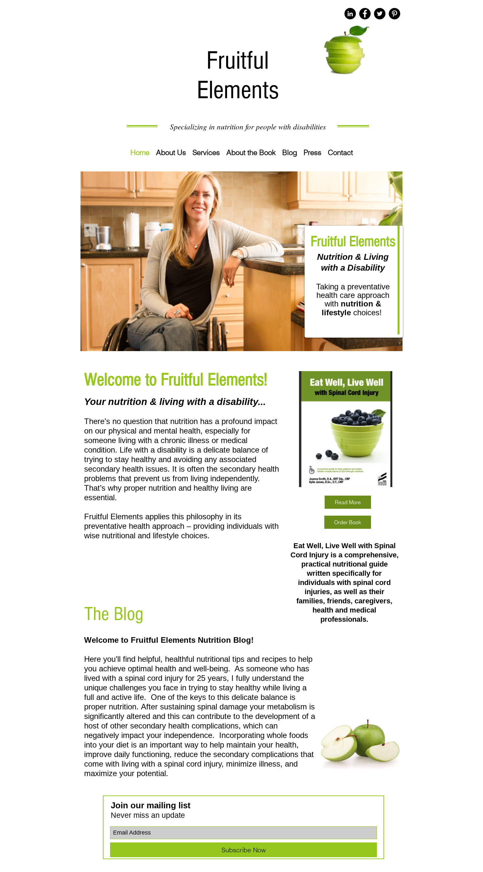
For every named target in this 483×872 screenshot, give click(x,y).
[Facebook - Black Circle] (365, 13)
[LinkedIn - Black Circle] (350, 13)
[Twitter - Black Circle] (379, 13)
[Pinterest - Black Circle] (394, 13)
